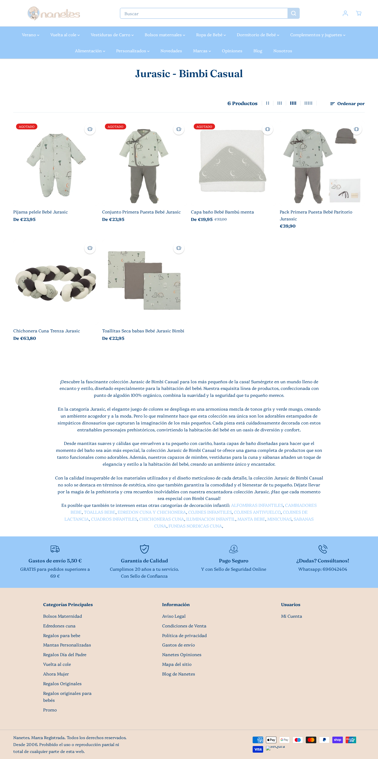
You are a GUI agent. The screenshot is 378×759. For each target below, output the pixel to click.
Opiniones (232, 50)
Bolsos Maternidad (62, 616)
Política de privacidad (184, 635)
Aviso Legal (174, 616)
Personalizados (131, 50)
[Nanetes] (53, 13)
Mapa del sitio (176, 664)
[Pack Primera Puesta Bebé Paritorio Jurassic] (322, 163)
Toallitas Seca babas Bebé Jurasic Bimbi (143, 330)
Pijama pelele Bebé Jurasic (40, 212)
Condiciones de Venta (184, 625)
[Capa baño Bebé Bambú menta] (233, 163)
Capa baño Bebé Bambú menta (222, 212)
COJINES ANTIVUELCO (257, 512)
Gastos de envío (178, 645)
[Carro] (359, 13)
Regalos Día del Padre (64, 654)
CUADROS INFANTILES (114, 519)
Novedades (171, 50)
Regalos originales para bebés (67, 696)
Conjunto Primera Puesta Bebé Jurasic (141, 212)
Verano (29, 34)
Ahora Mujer (56, 674)
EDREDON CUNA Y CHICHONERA (152, 512)
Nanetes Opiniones (181, 654)
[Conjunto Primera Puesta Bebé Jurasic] (144, 163)
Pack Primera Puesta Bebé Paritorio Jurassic (316, 215)
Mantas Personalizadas (67, 645)
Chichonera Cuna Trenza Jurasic (46, 330)
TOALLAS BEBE (99, 512)
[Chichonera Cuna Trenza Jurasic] (55, 282)
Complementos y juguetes (316, 34)
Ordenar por (350, 103)
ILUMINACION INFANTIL (210, 519)
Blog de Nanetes (178, 674)
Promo (50, 710)
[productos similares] (90, 129)
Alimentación (89, 50)
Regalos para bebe (61, 635)
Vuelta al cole (63, 34)
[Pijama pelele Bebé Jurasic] (55, 163)
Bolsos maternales (164, 34)
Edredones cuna (59, 625)
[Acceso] (345, 13)
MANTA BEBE (251, 519)
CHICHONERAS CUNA (161, 519)
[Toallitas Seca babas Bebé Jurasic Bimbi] (144, 282)
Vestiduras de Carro (111, 34)
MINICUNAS (279, 519)
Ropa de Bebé (210, 34)
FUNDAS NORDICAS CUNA (195, 526)
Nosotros (282, 50)
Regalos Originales (62, 683)
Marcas (201, 50)
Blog (257, 50)
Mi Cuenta (291, 616)
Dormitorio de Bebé (257, 34)
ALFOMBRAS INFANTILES (257, 505)
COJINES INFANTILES (210, 512)
